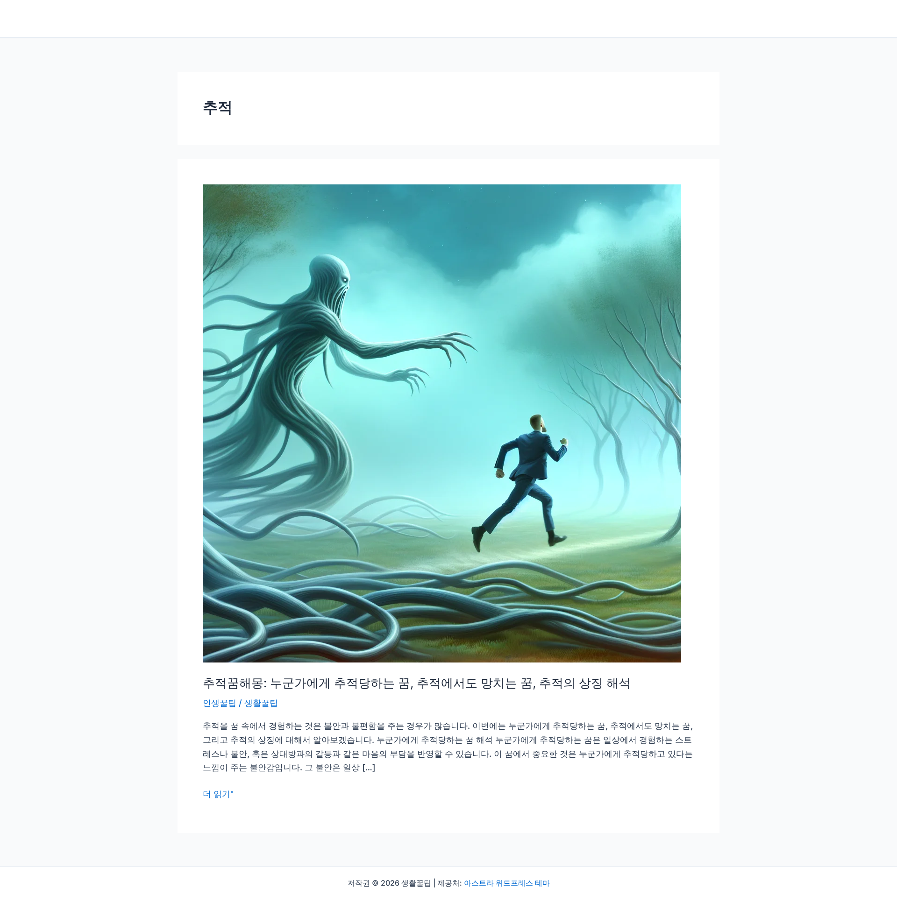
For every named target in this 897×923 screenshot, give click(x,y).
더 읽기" (218, 795)
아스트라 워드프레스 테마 (507, 883)
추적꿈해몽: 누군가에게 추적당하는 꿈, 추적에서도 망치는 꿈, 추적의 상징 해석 (417, 683)
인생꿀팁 (219, 703)
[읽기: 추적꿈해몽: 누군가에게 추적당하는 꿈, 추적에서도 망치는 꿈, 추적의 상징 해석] (442, 423)
